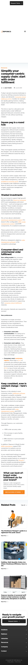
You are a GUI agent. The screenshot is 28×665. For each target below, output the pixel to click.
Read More (3, 535)
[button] (14, 630)
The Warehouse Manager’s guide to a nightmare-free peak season (14, 531)
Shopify (21, 460)
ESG (6, 368)
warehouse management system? (12, 220)
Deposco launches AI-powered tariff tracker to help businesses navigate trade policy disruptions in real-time (13, 596)
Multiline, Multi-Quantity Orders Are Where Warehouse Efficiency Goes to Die (14, 563)
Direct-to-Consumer (19, 200)
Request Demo (15, 3)
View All (23, 505)
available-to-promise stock (9, 181)
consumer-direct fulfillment (13, 303)
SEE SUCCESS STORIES (13, 492)
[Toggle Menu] (25, 31)
